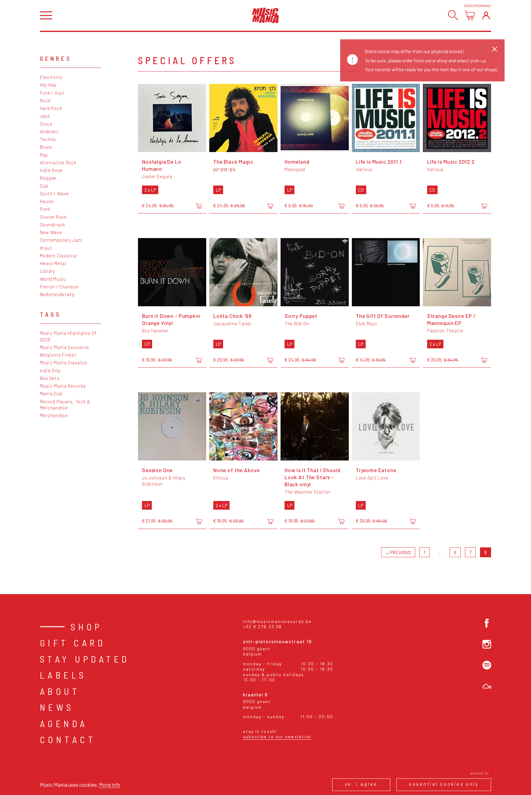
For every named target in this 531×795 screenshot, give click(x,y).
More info (109, 784)
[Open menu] (46, 15)
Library (47, 271)
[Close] (494, 49)
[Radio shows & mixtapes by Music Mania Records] (486, 686)
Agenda (64, 723)
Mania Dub (51, 393)
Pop (44, 155)
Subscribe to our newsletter (277, 736)
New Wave (51, 232)
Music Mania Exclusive (64, 347)
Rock (45, 100)
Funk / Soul (52, 93)
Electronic (51, 77)
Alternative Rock (58, 162)
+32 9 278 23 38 (262, 626)
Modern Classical (58, 255)
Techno (48, 139)
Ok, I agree (361, 784)
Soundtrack (52, 224)
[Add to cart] (199, 206)
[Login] (486, 15)
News (57, 707)
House (47, 201)
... (439, 552)
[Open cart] (470, 15)
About (60, 691)
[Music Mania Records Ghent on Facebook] (486, 623)
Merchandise (54, 415)
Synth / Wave (54, 193)
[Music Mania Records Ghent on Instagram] (486, 644)
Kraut (46, 248)
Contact (68, 739)
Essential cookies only (444, 784)
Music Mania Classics (63, 362)
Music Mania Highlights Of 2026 (68, 336)
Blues (46, 147)
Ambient (49, 131)
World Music (53, 279)
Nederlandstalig (57, 294)
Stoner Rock (53, 217)
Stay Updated (85, 658)
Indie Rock (51, 170)
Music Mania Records (63, 386)
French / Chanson (59, 286)
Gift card (73, 642)
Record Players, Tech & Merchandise (65, 404)
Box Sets (50, 378)
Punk (45, 209)
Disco (46, 124)
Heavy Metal (53, 263)
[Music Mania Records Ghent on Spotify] (486, 665)
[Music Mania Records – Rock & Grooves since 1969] (265, 15)
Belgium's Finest (58, 355)
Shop (87, 626)
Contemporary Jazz (61, 240)
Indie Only (50, 370)
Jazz (45, 116)
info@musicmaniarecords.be (277, 621)
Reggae (48, 178)
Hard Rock (51, 108)
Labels (63, 674)
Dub (44, 186)
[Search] (453, 15)
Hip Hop (48, 85)
